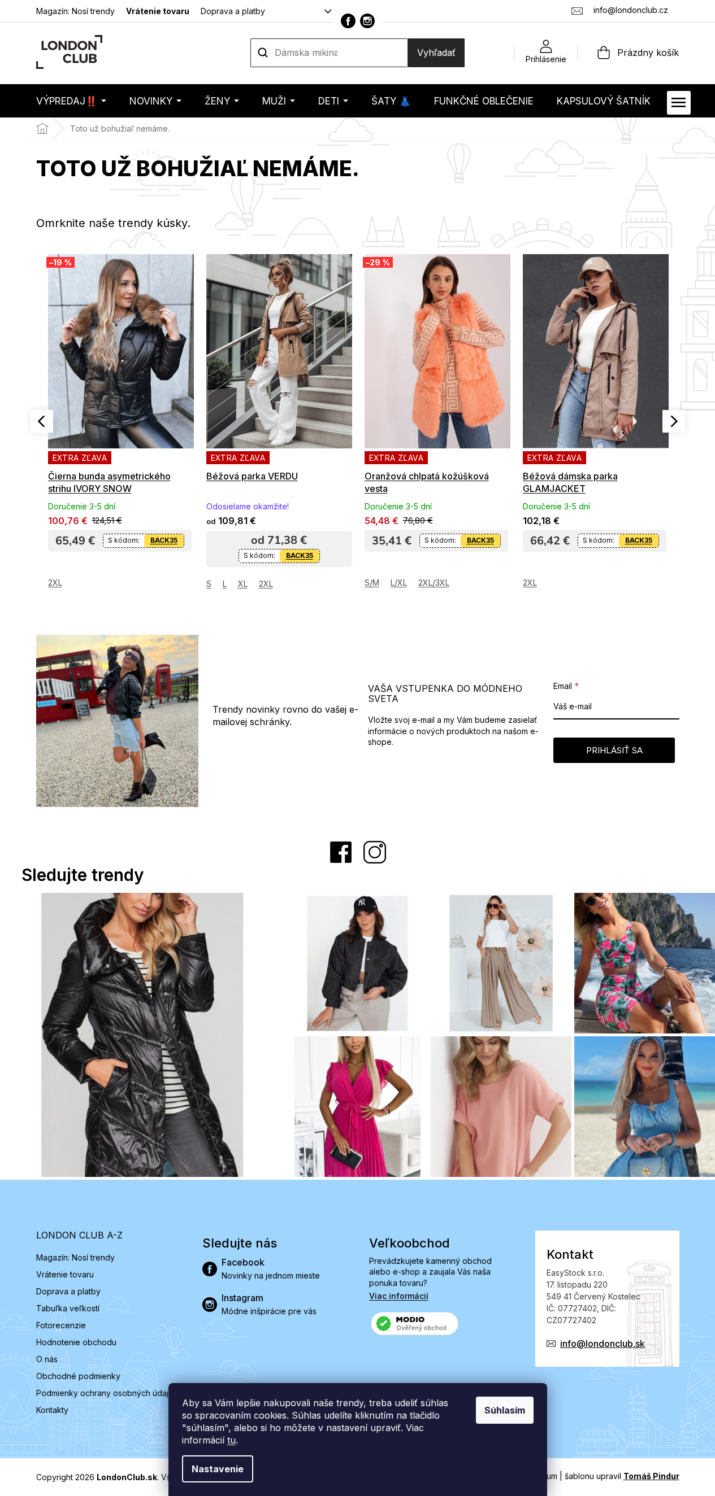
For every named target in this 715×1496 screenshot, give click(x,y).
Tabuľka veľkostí (67, 1308)
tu (231, 1440)
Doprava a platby (233, 11)
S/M (372, 582)
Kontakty (52, 1410)
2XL (55, 582)
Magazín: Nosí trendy (75, 11)
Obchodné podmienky (78, 1376)
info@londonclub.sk (602, 1343)
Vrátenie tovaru (157, 11)
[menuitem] (71, 100)
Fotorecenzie (61, 1325)
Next (673, 421)
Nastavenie (218, 1469)
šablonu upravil (622, 1476)
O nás (47, 1359)
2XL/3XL (433, 582)
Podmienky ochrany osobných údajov (107, 1393)
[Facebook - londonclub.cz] (348, 21)
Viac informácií (398, 1296)
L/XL (399, 582)
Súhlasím (504, 1410)
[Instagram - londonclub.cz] (367, 21)
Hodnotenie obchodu (76, 1342)
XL (243, 583)
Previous (42, 421)
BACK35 (163, 540)
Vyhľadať (436, 52)
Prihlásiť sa (614, 750)
